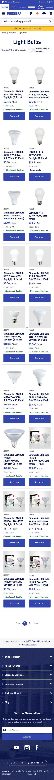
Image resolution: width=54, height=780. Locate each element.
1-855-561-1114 (33, 642)
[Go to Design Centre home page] (31, 7)
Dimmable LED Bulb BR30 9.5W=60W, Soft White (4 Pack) (39, 397)
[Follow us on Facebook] (37, 750)
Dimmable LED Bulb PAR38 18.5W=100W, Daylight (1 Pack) (13, 459)
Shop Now (37, 28)
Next (36, 623)
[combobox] (25, 21)
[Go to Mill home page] (40, 7)
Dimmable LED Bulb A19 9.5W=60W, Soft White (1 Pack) (39, 276)
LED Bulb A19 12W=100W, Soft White (38, 215)
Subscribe (27, 737)
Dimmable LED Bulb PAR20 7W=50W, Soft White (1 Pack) (39, 582)
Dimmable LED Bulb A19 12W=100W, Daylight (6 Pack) (13, 94)
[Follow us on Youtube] (17, 750)
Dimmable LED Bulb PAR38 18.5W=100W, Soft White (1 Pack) (39, 459)
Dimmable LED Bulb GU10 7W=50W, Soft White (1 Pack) (13, 155)
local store (30, 645)
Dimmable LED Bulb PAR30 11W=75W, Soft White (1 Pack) (39, 521)
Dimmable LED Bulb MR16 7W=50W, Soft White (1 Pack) (13, 397)
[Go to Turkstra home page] (4, 7)
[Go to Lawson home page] (49, 7)
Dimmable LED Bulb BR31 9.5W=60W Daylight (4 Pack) (39, 336)
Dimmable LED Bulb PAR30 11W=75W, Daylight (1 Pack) (13, 521)
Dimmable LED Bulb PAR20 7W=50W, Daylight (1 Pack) (13, 581)
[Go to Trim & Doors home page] (22, 7)
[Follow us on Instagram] (27, 750)
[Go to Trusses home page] (13, 7)
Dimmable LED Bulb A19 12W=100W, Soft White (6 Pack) (39, 94)
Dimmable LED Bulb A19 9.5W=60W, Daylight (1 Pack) (13, 276)
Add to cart (14, 116)
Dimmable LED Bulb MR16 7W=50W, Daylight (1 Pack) (13, 336)
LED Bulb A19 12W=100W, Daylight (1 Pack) (38, 155)
